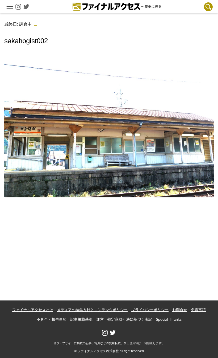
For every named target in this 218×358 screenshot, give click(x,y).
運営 (100, 319)
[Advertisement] (109, 239)
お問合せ (179, 310)
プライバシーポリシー (150, 310)
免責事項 (198, 310)
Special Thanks (169, 319)
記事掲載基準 (81, 319)
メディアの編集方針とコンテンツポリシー (92, 310)
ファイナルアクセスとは (32, 310)
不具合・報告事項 (51, 319)
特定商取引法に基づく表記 (129, 319)
